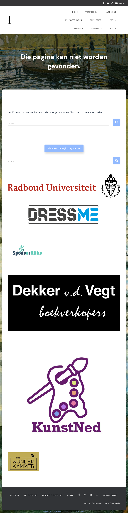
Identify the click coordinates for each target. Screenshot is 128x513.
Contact (95, 28)
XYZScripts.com (79, 511)
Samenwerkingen (73, 20)
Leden (112, 20)
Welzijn (77, 28)
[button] (64, 148)
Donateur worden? (52, 495)
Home (75, 12)
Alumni (113, 28)
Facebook (104, 3)
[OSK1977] (9, 20)
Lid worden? (30, 495)
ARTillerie (111, 12)
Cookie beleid (110, 495)
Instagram (112, 3)
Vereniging (91, 12)
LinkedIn (108, 3)
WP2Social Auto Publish (52, 511)
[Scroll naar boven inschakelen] (122, 507)
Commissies (95, 20)
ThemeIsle (115, 503)
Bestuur (122, 3)
